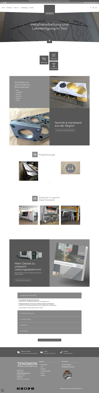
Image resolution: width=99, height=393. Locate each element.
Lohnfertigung (24, 7)
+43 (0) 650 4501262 (66, 364)
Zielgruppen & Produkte (28, 295)
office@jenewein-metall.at (68, 366)
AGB (42, 366)
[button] (19, 171)
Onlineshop (9, 7)
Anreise (45, 351)
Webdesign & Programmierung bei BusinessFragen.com (71, 388)
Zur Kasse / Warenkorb (45, 371)
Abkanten (24, 325)
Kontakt (31, 7)
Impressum (43, 368)
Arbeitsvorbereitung (27, 313)
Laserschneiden (26, 319)
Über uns (16, 7)
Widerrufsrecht (44, 364)
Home (3, 7)
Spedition (43, 375)
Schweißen (24, 331)
